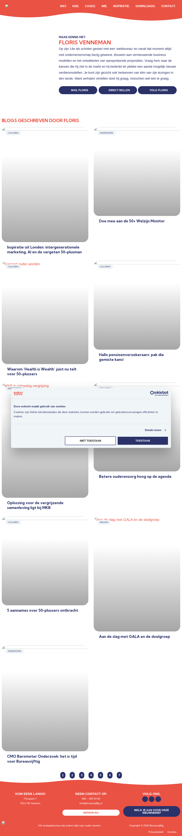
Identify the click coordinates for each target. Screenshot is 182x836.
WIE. (104, 6)
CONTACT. (168, 6)
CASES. (90, 6)
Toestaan (142, 440)
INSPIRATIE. (121, 6)
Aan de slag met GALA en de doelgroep (134, 636)
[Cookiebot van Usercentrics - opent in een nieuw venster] (152, 393)
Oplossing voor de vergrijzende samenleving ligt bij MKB (35, 505)
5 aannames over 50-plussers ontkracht (42, 610)
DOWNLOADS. (146, 6)
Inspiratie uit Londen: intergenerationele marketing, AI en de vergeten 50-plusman (44, 249)
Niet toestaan (90, 440)
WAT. (63, 6)
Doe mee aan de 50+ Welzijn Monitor (132, 221)
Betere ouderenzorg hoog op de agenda (135, 476)
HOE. (75, 6)
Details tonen (153, 430)
